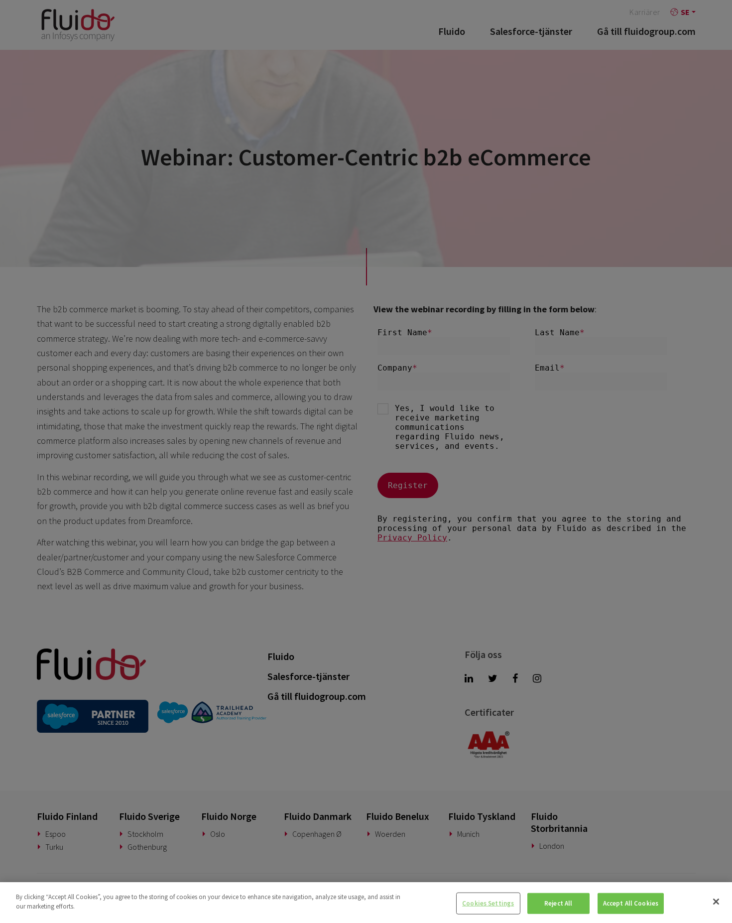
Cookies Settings (488, 903)
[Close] (716, 902)
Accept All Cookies (630, 903)
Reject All (558, 903)
